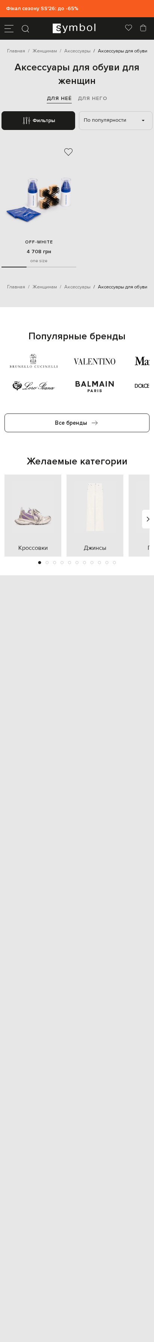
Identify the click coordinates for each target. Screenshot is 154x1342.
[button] (39, 562)
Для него (92, 98)
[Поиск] (25, 28)
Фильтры (44, 120)
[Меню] (8, 28)
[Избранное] (128, 28)
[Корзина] (143, 28)
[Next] (148, 519)
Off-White (39, 242)
